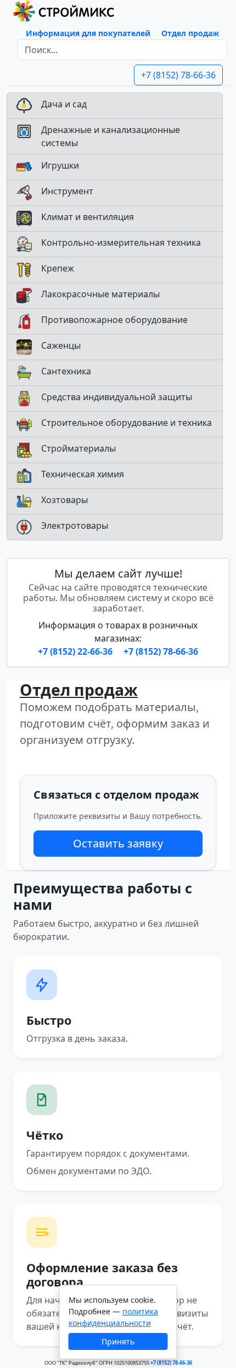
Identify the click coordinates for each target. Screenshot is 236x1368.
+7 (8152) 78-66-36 (178, 75)
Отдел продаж (190, 33)
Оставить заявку (118, 843)
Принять (118, 1341)
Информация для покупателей (88, 33)
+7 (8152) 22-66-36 (76, 651)
